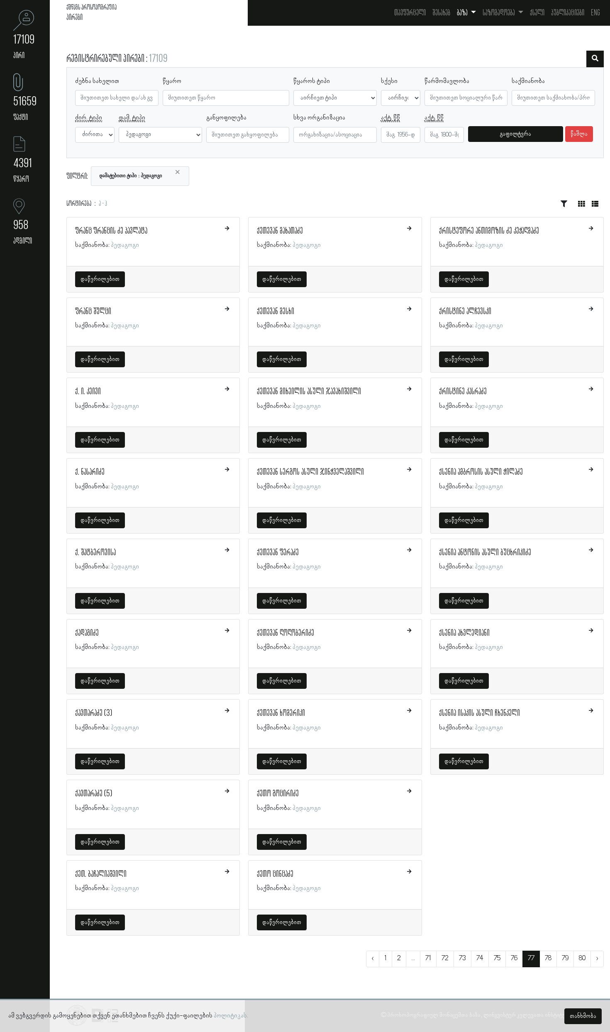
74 (479, 958)
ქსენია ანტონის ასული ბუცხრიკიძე (485, 552)
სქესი (389, 81)
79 (565, 958)
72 (445, 958)
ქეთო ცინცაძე (275, 874)
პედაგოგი (125, 245)
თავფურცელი (410, 13)
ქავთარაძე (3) (93, 713)
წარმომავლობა (447, 81)
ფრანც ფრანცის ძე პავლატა (111, 231)
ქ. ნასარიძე (90, 472)
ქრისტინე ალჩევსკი (465, 311)
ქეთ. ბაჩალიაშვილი (101, 874)
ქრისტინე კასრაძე (463, 391)
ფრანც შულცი (93, 311)
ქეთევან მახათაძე (280, 231)
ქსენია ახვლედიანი (464, 633)
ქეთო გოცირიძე (278, 793)
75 (497, 958)
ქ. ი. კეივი (88, 391)
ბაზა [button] (463, 13)
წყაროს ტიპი (311, 81)
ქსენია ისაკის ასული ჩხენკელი (479, 713)
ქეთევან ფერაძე (278, 552)
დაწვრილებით (100, 279)
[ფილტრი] (595, 59)
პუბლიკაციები (567, 13)
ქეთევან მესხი (275, 311)
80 (582, 958)
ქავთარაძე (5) (93, 793)
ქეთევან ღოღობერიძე (285, 633)
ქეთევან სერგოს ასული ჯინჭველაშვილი (310, 472)
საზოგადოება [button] (499, 13)
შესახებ (441, 13)
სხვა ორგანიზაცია (319, 118)
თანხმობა (583, 1016)
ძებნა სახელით (97, 81)
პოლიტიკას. (231, 1016)
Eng (595, 13)
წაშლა (579, 134)
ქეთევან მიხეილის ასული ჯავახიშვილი (309, 391)
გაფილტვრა (515, 134)
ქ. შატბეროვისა (95, 552)
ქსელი (537, 13)
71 (428, 958)
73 (462, 958)
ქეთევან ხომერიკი (281, 713)
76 (514, 958)
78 (548, 958)
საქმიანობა (528, 81)
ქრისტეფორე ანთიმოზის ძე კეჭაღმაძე (489, 231)
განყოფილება (226, 118)
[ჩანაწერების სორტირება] (564, 204)
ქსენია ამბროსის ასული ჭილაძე (481, 472)
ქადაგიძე (87, 633)
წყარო (172, 81)
